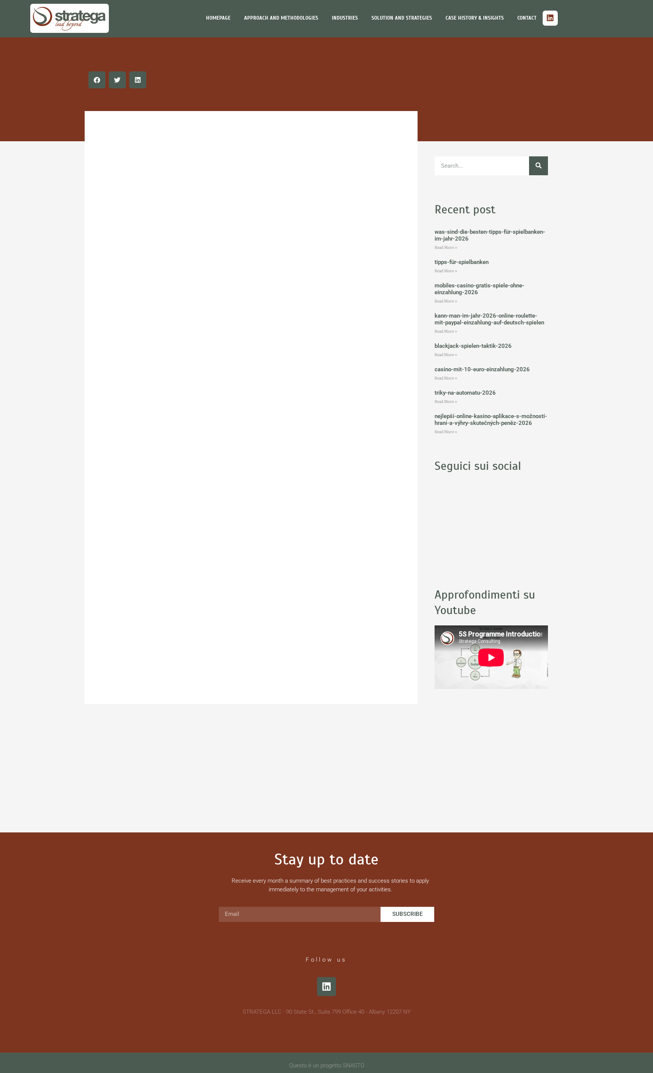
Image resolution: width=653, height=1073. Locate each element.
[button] (96, 79)
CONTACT (527, 18)
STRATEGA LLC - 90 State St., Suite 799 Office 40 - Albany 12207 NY (327, 1011)
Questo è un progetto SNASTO (326, 1065)
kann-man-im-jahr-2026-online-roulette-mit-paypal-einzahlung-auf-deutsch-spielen (489, 319)
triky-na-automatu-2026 (465, 392)
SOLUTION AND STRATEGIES (401, 18)
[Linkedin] (550, 18)
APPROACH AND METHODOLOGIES (281, 18)
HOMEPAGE (218, 18)
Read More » (446, 247)
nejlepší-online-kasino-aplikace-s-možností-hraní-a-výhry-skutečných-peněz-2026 (491, 419)
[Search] (538, 165)
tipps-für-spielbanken (462, 262)
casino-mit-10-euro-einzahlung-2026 (482, 369)
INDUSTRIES (345, 18)
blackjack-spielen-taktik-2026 (473, 346)
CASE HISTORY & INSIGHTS (475, 18)
